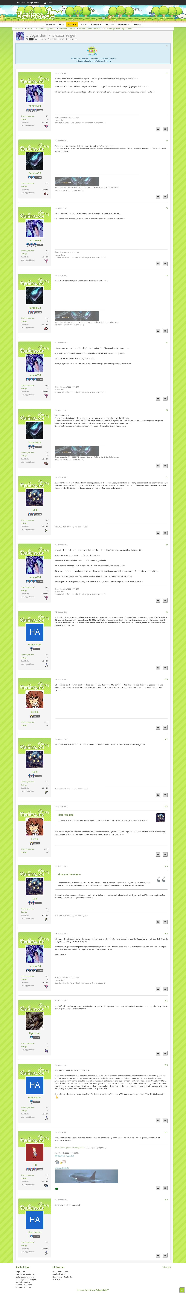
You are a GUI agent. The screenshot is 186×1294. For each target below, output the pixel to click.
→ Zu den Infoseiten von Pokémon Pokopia (93, 61)
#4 (167, 275)
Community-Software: (93, 1290)
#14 (166, 933)
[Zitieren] (165, 129)
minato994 (41, 39)
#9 (167, 612)
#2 (167, 140)
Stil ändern (167, 1267)
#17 (166, 1132)
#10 (166, 679)
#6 (167, 410)
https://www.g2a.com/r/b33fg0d (68, 1147)
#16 (166, 1065)
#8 (167, 545)
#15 (166, 1001)
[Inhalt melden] (158, 129)
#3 (167, 208)
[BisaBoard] (93, 13)
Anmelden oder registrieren (28, 2)
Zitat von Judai (66, 814)
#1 (167, 73)
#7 (167, 477)
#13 (166, 866)
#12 (166, 806)
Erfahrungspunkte (27, 116)
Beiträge (24, 119)
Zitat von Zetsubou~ (69, 874)
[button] (166, 46)
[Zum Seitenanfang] (182, 1290)
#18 (166, 1200)
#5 (167, 343)
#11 (166, 739)
